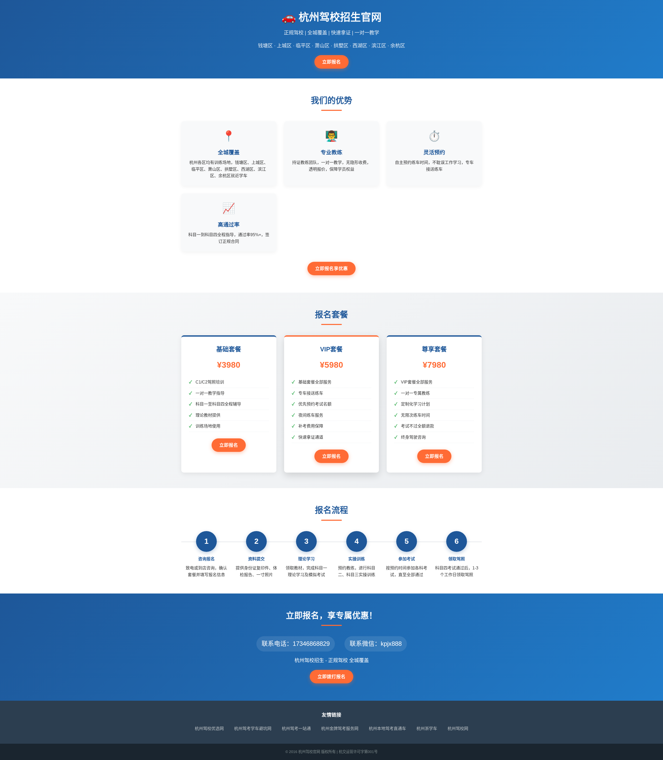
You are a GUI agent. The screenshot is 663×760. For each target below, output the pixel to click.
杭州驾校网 (458, 728)
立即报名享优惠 (331, 268)
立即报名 (331, 61)
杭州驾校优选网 (209, 728)
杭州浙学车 (426, 728)
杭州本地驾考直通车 (387, 728)
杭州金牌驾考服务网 (339, 728)
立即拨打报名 (331, 676)
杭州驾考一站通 (296, 728)
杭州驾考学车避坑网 (252, 728)
